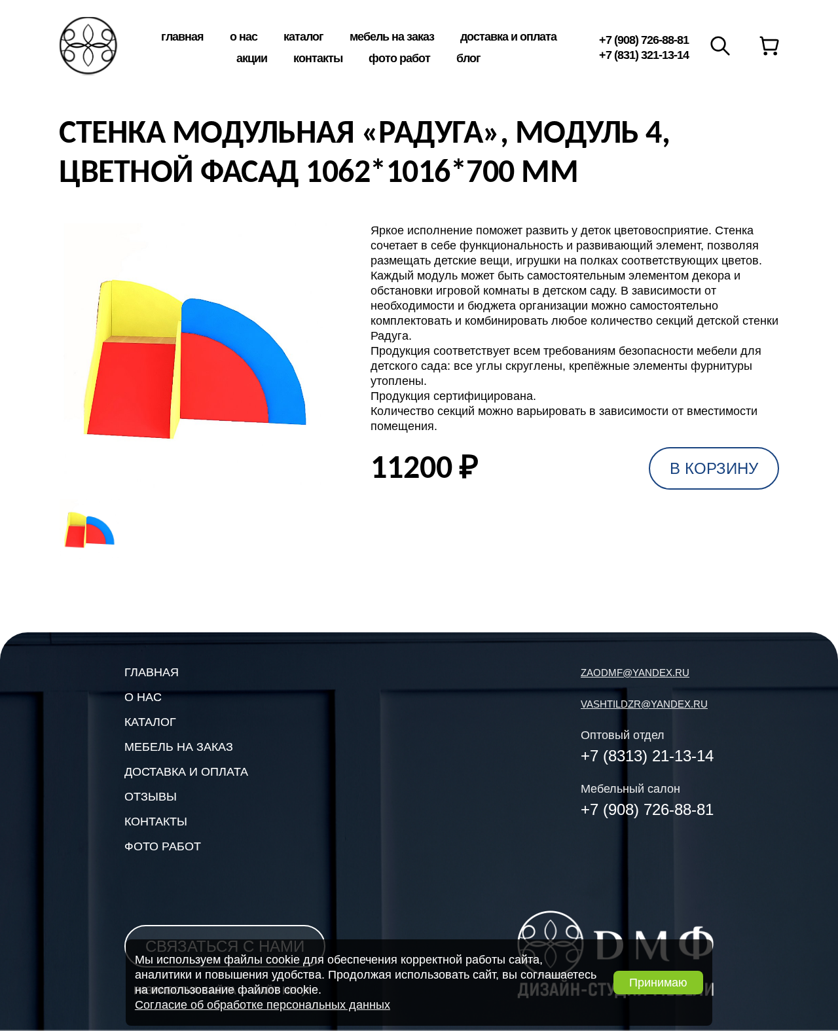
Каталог (303, 36)
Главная (182, 36)
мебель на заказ (178, 746)
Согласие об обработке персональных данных (262, 1004)
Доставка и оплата (508, 36)
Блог (468, 58)
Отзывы (150, 796)
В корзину (714, 468)
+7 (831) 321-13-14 (644, 55)
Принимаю (658, 982)
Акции (251, 58)
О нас (243, 36)
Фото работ (399, 58)
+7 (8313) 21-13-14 (647, 756)
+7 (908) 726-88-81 (644, 39)
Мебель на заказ (392, 36)
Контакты (317, 58)
